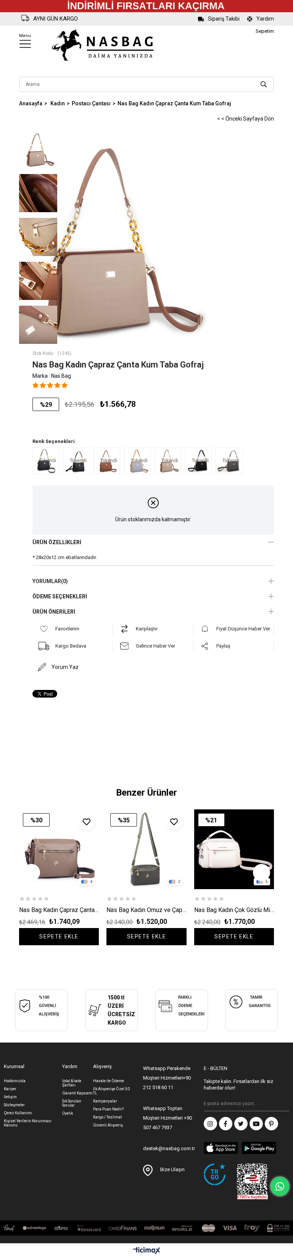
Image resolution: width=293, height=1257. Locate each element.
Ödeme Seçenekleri (59, 596)
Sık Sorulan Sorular (71, 1103)
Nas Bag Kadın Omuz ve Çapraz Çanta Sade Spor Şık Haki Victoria (146, 910)
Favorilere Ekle (86, 821)
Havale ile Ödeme (108, 1081)
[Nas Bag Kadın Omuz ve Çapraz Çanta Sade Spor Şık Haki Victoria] (146, 849)
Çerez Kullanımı (18, 1113)
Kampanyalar (105, 1101)
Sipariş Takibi (224, 19)
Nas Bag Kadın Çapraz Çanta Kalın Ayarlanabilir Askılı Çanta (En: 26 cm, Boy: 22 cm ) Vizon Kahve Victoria (59, 910)
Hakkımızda (15, 1081)
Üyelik (67, 1113)
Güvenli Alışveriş (108, 1125)
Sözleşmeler (14, 1105)
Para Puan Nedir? (108, 1109)
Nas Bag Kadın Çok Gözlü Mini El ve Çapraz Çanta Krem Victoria (234, 910)
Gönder (283, 1103)
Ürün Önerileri (53, 612)
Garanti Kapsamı (77, 1093)
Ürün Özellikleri (56, 542)
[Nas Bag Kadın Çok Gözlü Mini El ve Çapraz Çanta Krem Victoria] (234, 849)
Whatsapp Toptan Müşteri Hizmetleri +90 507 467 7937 (167, 1118)
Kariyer (10, 1089)
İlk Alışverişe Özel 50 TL (111, 1091)
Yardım (265, 19)
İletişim (10, 1097)
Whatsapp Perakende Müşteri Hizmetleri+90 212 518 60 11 (167, 1077)
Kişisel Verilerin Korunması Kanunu (28, 1123)
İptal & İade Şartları (71, 1083)
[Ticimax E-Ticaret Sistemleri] (146, 1251)
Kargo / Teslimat (107, 1117)
